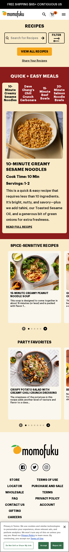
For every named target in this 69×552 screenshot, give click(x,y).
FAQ (15, 498)
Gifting (15, 510)
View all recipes (34, 51)
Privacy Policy (47, 498)
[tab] (10, 93)
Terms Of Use (47, 479)
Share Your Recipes (34, 61)
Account (47, 504)
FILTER (56, 35)
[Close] (65, 527)
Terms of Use (37, 538)
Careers (15, 517)
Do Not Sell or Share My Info (18, 545)
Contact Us (14, 504)
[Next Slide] (45, 328)
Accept (43, 545)
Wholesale (14, 492)
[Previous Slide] (24, 328)
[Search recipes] (43, 38)
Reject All (57, 545)
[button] (52, 14)
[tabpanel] (34, 170)
